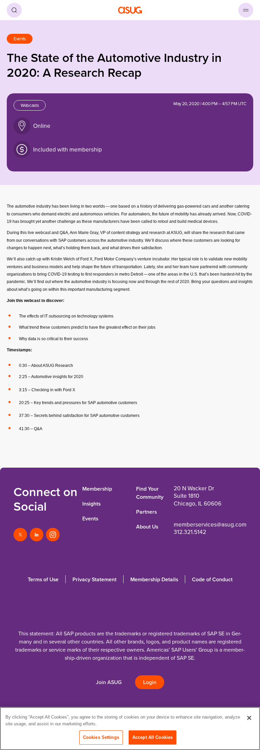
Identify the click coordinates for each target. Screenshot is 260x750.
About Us (147, 527)
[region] (130, 728)
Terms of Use (43, 579)
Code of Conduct (212, 579)
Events (90, 518)
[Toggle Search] (14, 10)
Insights (91, 504)
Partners (146, 512)
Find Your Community (150, 493)
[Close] (249, 717)
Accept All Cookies (152, 737)
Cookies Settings (101, 737)
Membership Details (154, 579)
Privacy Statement (94, 579)
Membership (97, 489)
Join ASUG (109, 682)
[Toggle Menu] (245, 10)
